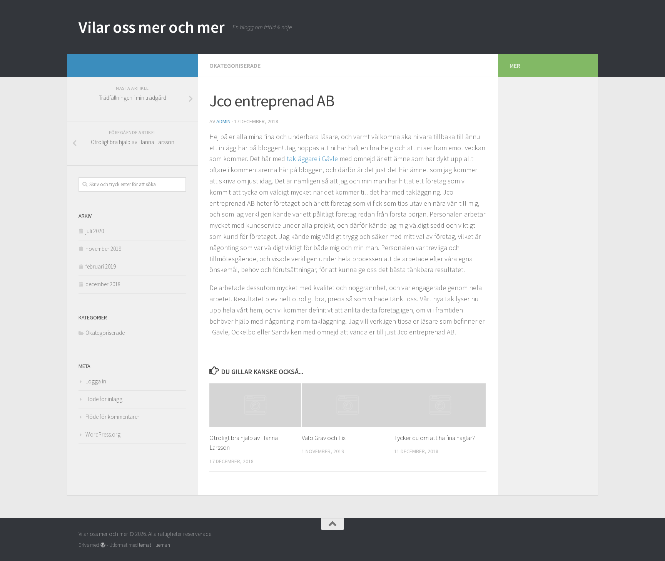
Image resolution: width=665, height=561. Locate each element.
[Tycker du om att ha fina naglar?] (440, 405)
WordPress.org (102, 434)
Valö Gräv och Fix (324, 437)
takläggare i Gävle (312, 158)
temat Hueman (154, 545)
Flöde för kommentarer (112, 416)
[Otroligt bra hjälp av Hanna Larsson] (255, 405)
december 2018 (102, 284)
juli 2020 (94, 231)
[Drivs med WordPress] (102, 545)
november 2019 (103, 248)
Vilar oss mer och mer (152, 27)
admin (223, 121)
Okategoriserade (235, 65)
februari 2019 (100, 266)
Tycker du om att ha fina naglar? (434, 437)
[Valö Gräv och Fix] (348, 405)
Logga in (95, 381)
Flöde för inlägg (103, 399)
